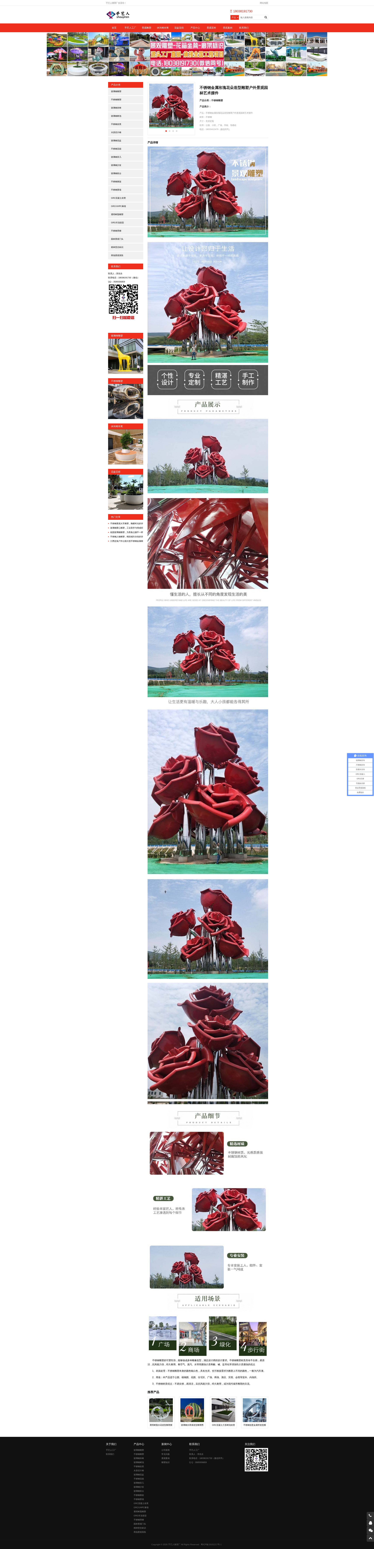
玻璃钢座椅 (116, 108)
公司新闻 (165, 1450)
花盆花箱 (179, 28)
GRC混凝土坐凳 (118, 198)
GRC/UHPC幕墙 (118, 206)
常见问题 (165, 1454)
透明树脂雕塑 (117, 214)
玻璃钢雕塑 (116, 91)
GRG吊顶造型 (117, 222)
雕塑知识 (165, 1462)
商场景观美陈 (117, 255)
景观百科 (211, 28)
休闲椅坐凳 (163, 28)
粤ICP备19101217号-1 (211, 1544)
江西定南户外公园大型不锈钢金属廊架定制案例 (125, 541)
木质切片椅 (116, 132)
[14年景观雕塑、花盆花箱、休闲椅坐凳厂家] (118, 14)
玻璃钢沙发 (116, 165)
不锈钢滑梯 (116, 231)
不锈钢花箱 (116, 149)
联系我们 (244, 28)
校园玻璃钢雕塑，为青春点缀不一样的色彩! (125, 532)
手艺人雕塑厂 (174, 1544)
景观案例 (227, 28)
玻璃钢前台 (116, 173)
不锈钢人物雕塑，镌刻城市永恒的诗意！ (125, 536)
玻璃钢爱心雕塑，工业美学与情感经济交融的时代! (125, 528)
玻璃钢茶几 (116, 157)
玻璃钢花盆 (116, 140)
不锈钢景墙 (116, 190)
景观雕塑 (146, 28)
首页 (114, 28)
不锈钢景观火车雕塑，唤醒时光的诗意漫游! (125, 523)
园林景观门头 (117, 239)
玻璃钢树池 (116, 116)
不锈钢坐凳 (116, 124)
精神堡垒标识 (117, 247)
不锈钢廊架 (116, 181)
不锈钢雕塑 (116, 99)
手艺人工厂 (130, 28)
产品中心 (195, 28)
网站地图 (264, 3)
